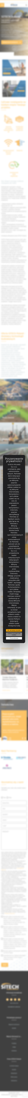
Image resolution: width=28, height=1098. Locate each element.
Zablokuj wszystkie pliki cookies (14, 634)
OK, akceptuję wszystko (14, 630)
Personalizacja (14, 638)
